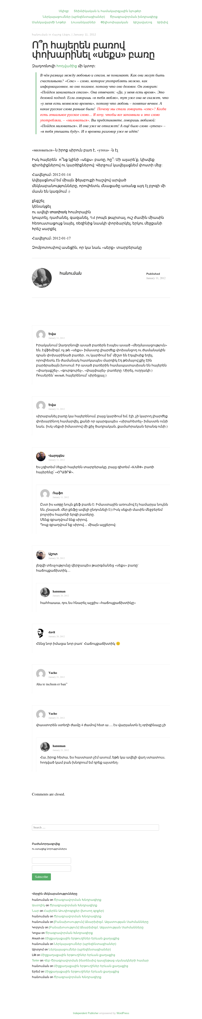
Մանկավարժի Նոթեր (49, 22)
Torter (35, 960)
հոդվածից (66, 65)
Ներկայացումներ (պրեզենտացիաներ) (74, 16)
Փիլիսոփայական (114, 22)
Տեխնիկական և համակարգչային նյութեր (107, 11)
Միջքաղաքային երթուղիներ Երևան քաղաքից (82, 938)
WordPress (123, 1013)
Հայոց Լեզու (61, 34)
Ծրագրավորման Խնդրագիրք (77, 899)
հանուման (40, 34)
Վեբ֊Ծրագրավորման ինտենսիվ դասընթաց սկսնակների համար (96, 960)
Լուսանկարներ (83, 22)
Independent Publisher (85, 1013)
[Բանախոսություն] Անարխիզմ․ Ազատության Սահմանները (101, 921)
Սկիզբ (64, 11)
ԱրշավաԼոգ (142, 22)
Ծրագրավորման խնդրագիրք (134, 16)
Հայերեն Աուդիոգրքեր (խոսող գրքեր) (74, 910)
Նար (35, 910)
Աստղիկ (38, 905)
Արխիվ (162, 22)
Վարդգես (56, 455)
